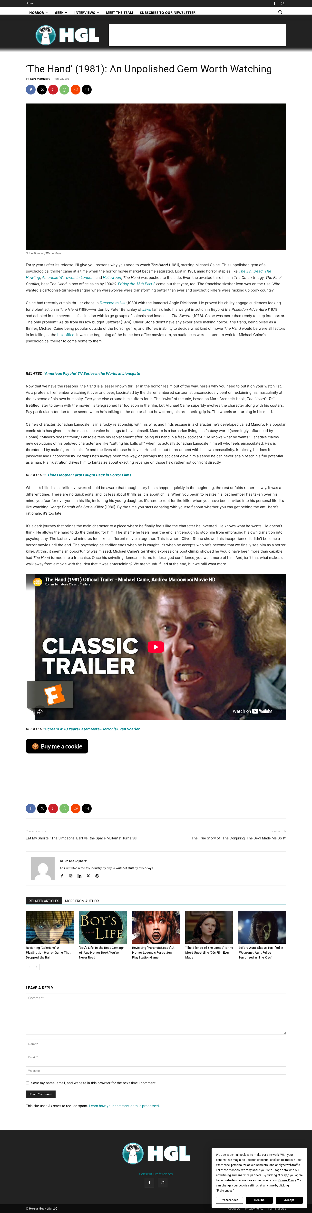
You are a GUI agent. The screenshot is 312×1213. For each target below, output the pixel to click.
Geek (59, 12)
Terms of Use (277, 1208)
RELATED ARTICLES (44, 901)
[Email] (87, 89)
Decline (259, 1200)
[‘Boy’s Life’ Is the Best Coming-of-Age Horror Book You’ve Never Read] (103, 927)
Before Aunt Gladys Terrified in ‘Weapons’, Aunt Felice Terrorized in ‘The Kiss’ (260, 952)
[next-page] (37, 967)
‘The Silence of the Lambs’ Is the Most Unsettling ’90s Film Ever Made (209, 952)
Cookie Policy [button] (287, 1180)
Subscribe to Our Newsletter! (168, 12)
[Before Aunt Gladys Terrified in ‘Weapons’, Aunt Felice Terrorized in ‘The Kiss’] (262, 927)
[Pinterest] (53, 89)
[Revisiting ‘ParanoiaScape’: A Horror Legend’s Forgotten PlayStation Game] (156, 927)
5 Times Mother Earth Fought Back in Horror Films (87, 475)
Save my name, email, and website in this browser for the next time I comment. (93, 1083)
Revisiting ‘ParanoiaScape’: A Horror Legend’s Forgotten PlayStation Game (153, 952)
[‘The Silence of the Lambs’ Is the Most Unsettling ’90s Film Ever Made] (209, 927)
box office (65, 334)
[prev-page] (29, 967)
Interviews (84, 12)
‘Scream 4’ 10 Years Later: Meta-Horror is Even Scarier (91, 729)
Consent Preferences (156, 1174)
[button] (280, 13)
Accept (289, 1200)
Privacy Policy (254, 1208)
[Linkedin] (81, 876)
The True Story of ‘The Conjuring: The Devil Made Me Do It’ (238, 838)
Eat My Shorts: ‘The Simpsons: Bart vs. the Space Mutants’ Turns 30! (81, 838)
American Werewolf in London (68, 277)
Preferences (229, 1200)
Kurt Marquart (40, 78)
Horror (36, 12)
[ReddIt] (75, 89)
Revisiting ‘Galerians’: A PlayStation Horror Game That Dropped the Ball (48, 952)
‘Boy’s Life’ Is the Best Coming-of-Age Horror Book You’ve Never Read (101, 952)
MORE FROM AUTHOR (82, 901)
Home (29, 3)
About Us (234, 1208)
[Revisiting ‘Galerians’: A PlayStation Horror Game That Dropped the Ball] (50, 927)
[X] (42, 89)
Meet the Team (119, 12)
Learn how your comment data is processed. (124, 1106)
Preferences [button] (225, 1190)
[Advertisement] (197, 35)
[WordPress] (99, 876)
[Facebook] (274, 3)
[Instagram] (282, 3)
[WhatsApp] (64, 89)
